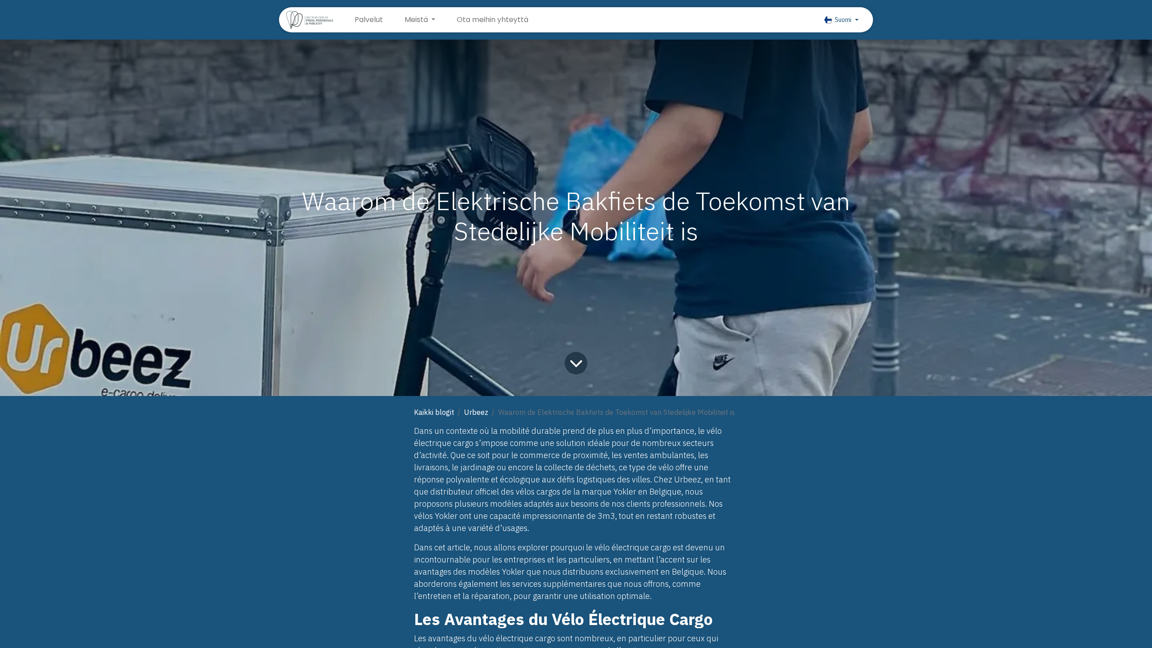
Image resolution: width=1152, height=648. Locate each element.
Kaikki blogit (434, 412)
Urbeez (476, 412)
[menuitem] (369, 20)
